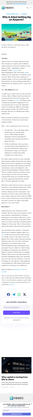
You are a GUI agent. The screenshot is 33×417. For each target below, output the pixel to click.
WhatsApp (17, 269)
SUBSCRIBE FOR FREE (16, 414)
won (25, 72)
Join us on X (16, 320)
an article (17, 100)
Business (24, 14)
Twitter (23, 269)
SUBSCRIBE (16, 312)
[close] (31, 2)
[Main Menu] (30, 8)
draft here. (12, 284)
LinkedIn (4, 271)
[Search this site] (27, 8)
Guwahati (15, 70)
